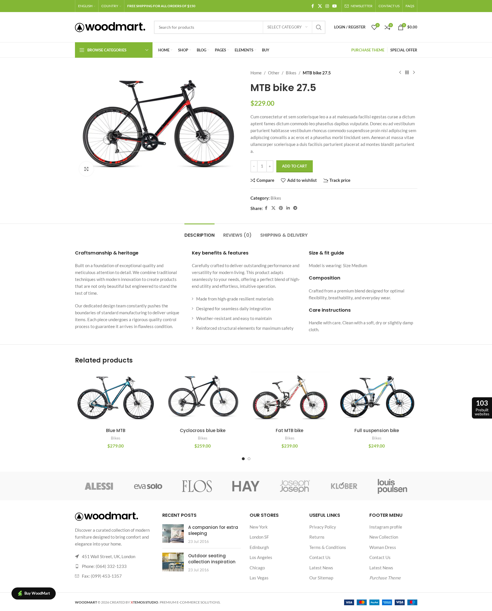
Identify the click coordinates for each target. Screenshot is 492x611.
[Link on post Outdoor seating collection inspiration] (173, 562)
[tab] (199, 232)
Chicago (257, 567)
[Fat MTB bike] (289, 398)
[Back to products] (407, 72)
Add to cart (294, 166)
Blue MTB (115, 430)
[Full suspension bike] (376, 398)
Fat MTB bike (289, 430)
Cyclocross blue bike (202, 430)
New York (259, 526)
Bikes (291, 72)
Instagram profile (385, 526)
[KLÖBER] (343, 486)
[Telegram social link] (295, 208)
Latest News (321, 567)
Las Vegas (259, 577)
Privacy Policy (322, 526)
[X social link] (320, 6)
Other (273, 72)
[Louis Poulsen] (392, 486)
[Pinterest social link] (281, 208)
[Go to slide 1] (243, 458)
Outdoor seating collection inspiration (212, 559)
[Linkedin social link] (288, 208)
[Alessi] (99, 486)
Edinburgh (259, 547)
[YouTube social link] (335, 6)
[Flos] (197, 486)
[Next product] (413, 72)
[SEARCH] (318, 27)
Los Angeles (261, 557)
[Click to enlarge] (86, 169)
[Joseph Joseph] (295, 486)
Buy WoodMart (37, 593)
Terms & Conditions (327, 547)
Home (256, 72)
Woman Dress (382, 547)
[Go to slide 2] (249, 458)
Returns (317, 536)
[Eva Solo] (148, 486)
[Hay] (245, 486)
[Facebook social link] (312, 6)
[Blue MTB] (115, 398)
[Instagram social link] (327, 6)
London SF (259, 536)
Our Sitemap (321, 577)
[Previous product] (400, 72)
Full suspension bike (376, 430)
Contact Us (320, 557)
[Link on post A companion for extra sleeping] (173, 533)
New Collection (383, 536)
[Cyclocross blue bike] (202, 398)
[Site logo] (110, 26)
